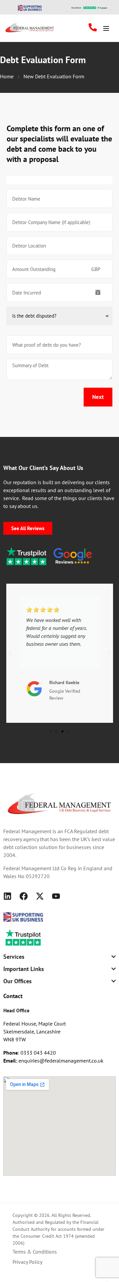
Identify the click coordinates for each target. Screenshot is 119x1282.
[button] (10, 653)
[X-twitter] (40, 896)
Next (98, 397)
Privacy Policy (27, 1262)
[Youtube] (56, 896)
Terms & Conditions (35, 1251)
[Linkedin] (7, 896)
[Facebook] (24, 896)
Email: (11, 1060)
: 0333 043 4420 (29, 1052)
